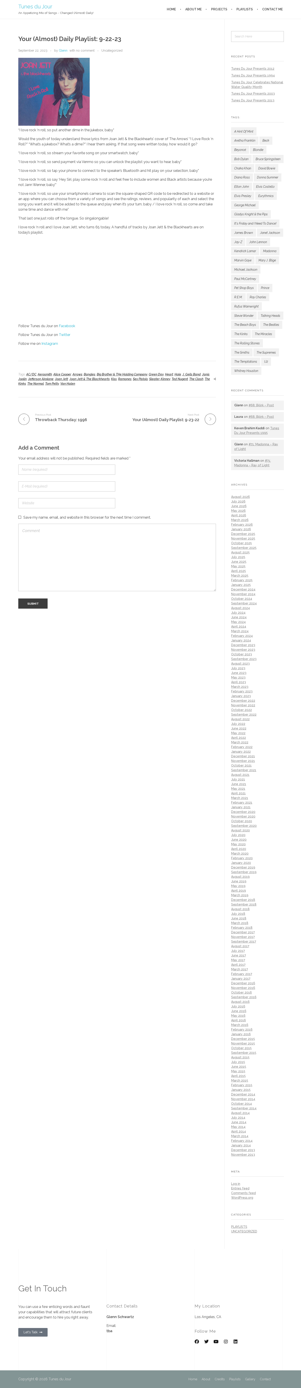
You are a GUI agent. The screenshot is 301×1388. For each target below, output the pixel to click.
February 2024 (242, 636)
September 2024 (244, 603)
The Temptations (245, 361)
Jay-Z (238, 242)
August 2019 (240, 876)
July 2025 (238, 557)
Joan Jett (61, 379)
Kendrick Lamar (245, 251)
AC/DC (31, 374)
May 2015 (238, 1071)
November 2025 (243, 538)
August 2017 (240, 946)
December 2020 (243, 812)
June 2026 (239, 506)
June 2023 (238, 673)
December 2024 (243, 589)
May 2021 (238, 788)
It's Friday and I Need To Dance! (255, 223)
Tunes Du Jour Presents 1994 (253, 75)
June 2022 (238, 728)
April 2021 (238, 793)
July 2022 (238, 724)
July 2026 (238, 501)
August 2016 (240, 1001)
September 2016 (243, 997)
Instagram (49, 343)
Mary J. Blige (267, 260)
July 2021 (238, 779)
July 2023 (238, 668)
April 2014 (238, 1131)
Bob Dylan (241, 159)
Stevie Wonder (244, 315)
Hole (178, 374)
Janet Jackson (270, 232)
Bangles (89, 374)
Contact (265, 1379)
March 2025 (239, 575)
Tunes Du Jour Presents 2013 (252, 100)
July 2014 (238, 1117)
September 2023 (243, 659)
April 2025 (238, 571)
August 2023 (240, 663)
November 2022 (243, 705)
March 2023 (239, 686)
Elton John (241, 186)
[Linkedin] (235, 1341)
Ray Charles (258, 297)
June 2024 (239, 617)
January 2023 (241, 696)
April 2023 (238, 682)
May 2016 (238, 1015)
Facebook (67, 326)
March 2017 (239, 969)
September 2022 (243, 714)
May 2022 (238, 733)
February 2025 (242, 580)
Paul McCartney (245, 279)
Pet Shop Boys (244, 288)
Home (192, 1379)
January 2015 (241, 1090)
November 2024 (243, 594)
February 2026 (242, 524)
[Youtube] (216, 1341)
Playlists (235, 1379)
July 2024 (238, 612)
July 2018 (238, 913)
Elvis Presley (242, 196)
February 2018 (242, 927)
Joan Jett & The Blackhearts (89, 379)
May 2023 (238, 677)
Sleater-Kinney (159, 379)
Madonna (269, 251)
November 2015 (243, 1043)
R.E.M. (238, 297)
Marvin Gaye (242, 260)
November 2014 (243, 1099)
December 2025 (243, 534)
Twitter (64, 335)
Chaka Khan (242, 168)
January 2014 (241, 1145)
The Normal (35, 383)
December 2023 (243, 645)
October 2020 (241, 821)
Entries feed (240, 1188)
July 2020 (238, 835)
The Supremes (266, 352)
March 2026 (240, 520)
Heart (169, 374)
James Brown (243, 232)
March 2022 (239, 742)
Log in (235, 1183)
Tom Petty (52, 383)
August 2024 (240, 608)
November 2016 (243, 988)
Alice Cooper (62, 374)
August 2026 (240, 497)
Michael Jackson (245, 269)
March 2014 (239, 1136)
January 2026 (241, 529)
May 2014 (238, 1127)
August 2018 (240, 909)
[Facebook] (197, 1341)
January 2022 (241, 751)
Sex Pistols (140, 379)
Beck (265, 140)
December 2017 (243, 932)
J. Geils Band (191, 374)
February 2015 (241, 1085)
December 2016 (243, 983)
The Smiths (241, 352)
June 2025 (238, 561)
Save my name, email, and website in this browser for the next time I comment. (87, 517)
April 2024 (238, 626)
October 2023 (241, 654)
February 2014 (242, 1140)
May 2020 (238, 844)
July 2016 (238, 1006)
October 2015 (241, 1048)
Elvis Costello (265, 186)
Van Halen (67, 383)
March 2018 (239, 923)
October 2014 (241, 1103)
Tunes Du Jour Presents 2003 (253, 93)
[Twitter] (206, 1341)
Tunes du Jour (35, 6)
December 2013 (243, 1150)
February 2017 (241, 974)
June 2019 (238, 881)
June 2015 (238, 1066)
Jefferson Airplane (41, 379)
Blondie (258, 150)
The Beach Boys (245, 324)
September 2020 (244, 825)
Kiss (114, 379)
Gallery (250, 1379)
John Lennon (258, 242)
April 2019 (238, 890)
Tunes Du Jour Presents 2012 (252, 68)
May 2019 (238, 886)
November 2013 (243, 1154)
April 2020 (238, 849)
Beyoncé (240, 150)
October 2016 (241, 992)
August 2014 (240, 1113)
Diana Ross (242, 177)
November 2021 (243, 761)
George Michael (245, 205)
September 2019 (243, 872)
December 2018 (243, 900)
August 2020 (240, 830)
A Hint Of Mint (243, 131)
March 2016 (239, 1025)
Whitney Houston (246, 371)
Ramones (125, 379)
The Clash (196, 379)
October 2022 (241, 710)
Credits (220, 1379)
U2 (266, 361)
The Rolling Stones (247, 343)
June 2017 (238, 955)
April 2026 (238, 515)
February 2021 (241, 802)
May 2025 (238, 566)
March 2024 (240, 631)
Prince (265, 288)
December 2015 (243, 1039)
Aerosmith (45, 374)
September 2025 (243, 548)
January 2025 (241, 585)
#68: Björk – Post (261, 405)
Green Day (156, 374)
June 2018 (238, 918)
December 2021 (243, 756)
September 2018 (243, 904)
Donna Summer (267, 177)
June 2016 (238, 1011)
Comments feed (243, 1193)
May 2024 (238, 622)
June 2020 (239, 839)
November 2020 (243, 816)
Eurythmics (266, 196)
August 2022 (240, 719)
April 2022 (238, 737)
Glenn (63, 50)
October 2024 (241, 598)
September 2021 (243, 770)
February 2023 (242, 691)
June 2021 (238, 784)
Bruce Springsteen (268, 159)
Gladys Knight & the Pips (251, 214)
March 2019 (239, 895)
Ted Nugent (180, 379)
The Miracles (263, 334)
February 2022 (242, 747)
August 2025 (240, 552)
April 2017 (238, 964)
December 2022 (243, 700)
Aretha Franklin (244, 140)
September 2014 (243, 1108)
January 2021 (241, 807)
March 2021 (239, 798)
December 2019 (243, 867)
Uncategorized (112, 50)
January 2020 (241, 863)
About (206, 1379)
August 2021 (240, 775)
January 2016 (241, 1034)
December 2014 (243, 1094)
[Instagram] (226, 1341)
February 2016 (242, 1029)
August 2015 (240, 1057)
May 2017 (238, 960)
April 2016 (238, 1020)
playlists (239, 1227)
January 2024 (241, 640)
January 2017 (240, 978)
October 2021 (241, 765)
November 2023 (243, 649)
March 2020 (240, 853)
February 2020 (242, 858)
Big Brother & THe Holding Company (122, 374)
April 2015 (238, 1076)
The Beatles (271, 324)
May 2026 (238, 510)
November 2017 (243, 937)
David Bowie (266, 168)
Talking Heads (270, 315)
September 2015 (243, 1052)
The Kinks (241, 334)
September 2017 (243, 941)
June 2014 (238, 1122)
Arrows (77, 374)
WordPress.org (242, 1197)
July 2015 (238, 1062)
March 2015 (239, 1080)
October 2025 (241, 543)
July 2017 (238, 951)
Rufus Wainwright (246, 306)
